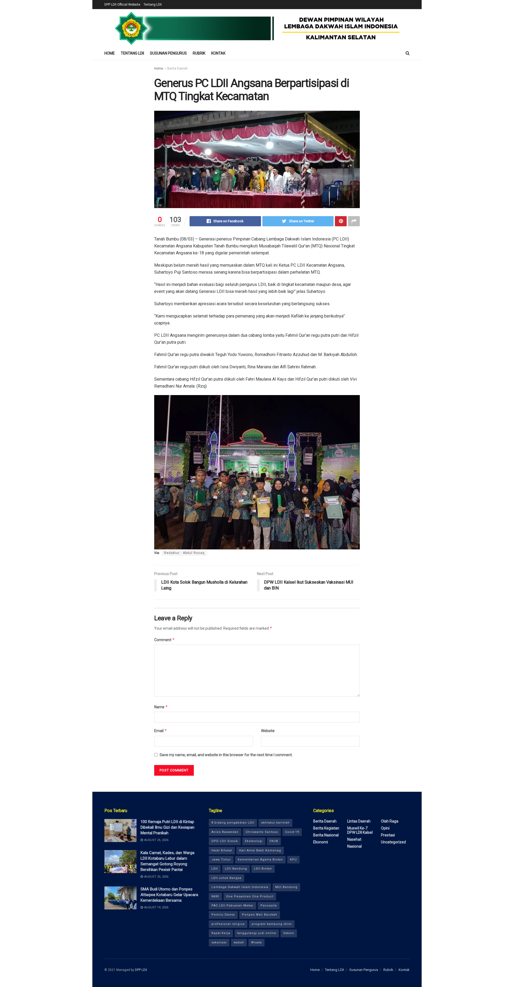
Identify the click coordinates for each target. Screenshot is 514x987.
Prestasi (388, 835)
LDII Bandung (236, 868)
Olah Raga (389, 821)
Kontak (218, 53)
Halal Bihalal (221, 850)
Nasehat (354, 839)
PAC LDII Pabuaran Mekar (232, 905)
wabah (239, 942)
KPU (293, 859)
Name (161, 706)
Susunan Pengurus (168, 53)
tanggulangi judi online (256, 933)
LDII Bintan (263, 868)
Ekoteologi (254, 841)
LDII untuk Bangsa (226, 878)
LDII (214, 868)
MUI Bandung (286, 887)
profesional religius (228, 924)
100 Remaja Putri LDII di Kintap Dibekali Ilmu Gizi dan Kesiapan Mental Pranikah (167, 827)
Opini (385, 828)
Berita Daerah (177, 68)
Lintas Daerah (359, 821)
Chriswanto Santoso (261, 832)
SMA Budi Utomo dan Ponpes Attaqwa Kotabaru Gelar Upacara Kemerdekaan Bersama (169, 895)
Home (109, 53)
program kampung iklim (272, 924)
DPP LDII (141, 970)
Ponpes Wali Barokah (259, 914)
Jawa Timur (221, 859)
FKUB (274, 841)
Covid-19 (292, 832)
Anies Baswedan (225, 832)
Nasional (354, 846)
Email (160, 730)
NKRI (215, 896)
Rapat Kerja (220, 933)
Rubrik (199, 53)
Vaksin (288, 933)
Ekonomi (320, 842)
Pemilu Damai (223, 914)
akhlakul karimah (275, 822)
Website (268, 731)
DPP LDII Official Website (122, 4)
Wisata (256, 942)
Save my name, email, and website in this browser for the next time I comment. (226, 755)
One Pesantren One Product (249, 896)
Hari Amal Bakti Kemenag (260, 850)
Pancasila (268, 905)
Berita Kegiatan (326, 828)
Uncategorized (393, 842)
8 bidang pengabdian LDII (232, 822)
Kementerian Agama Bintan (260, 859)
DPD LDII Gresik (224, 841)
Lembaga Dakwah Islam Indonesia (239, 887)
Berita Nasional (326, 835)
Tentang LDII (152, 4)
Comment (164, 639)
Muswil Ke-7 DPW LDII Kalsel (360, 830)
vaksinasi (219, 942)
